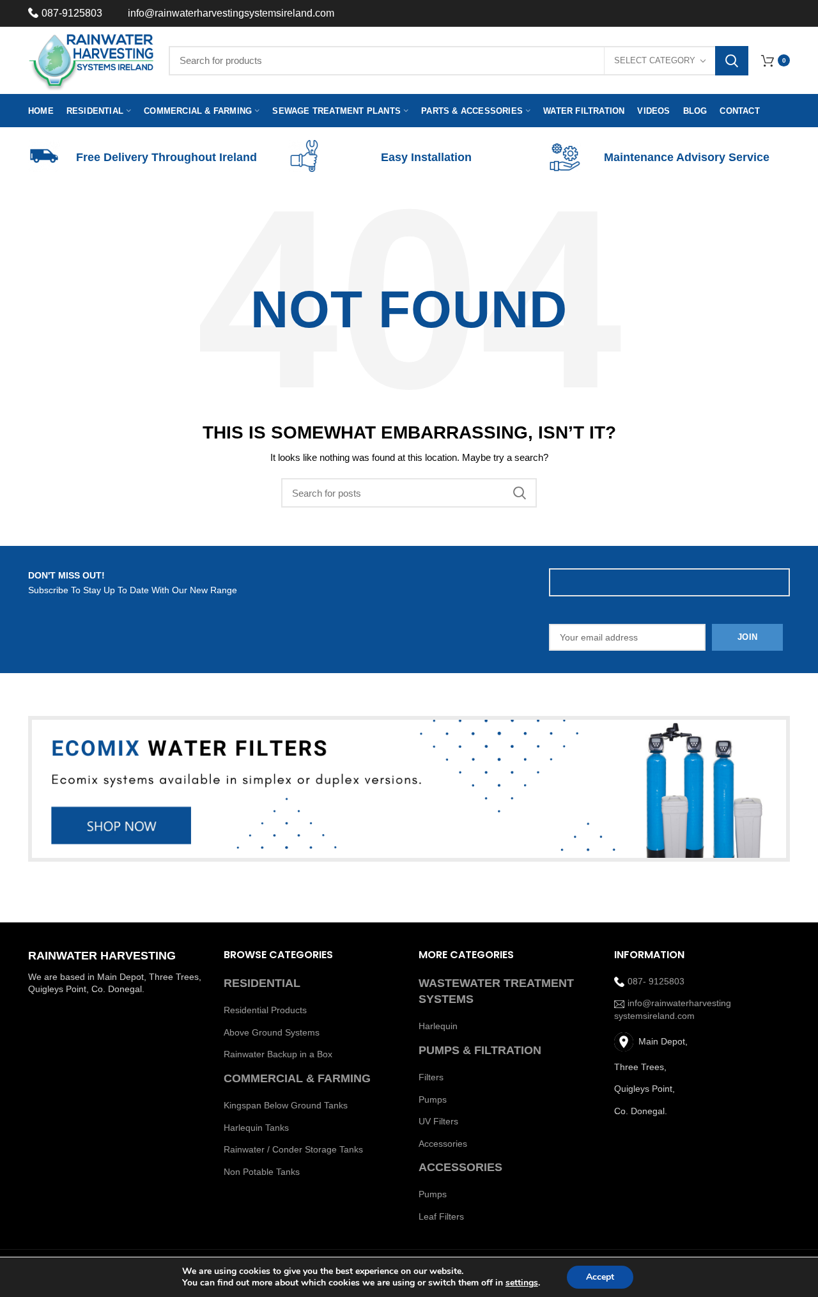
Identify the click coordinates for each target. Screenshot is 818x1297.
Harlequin (438, 1026)
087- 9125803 (656, 981)
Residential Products (265, 1010)
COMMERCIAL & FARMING (297, 1078)
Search (731, 60)
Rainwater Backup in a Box (278, 1054)
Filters (431, 1077)
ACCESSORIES (460, 1167)
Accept (600, 1277)
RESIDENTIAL (262, 983)
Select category (654, 60)
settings (521, 1283)
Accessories (443, 1143)
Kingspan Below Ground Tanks (286, 1105)
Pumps (433, 1099)
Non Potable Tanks (262, 1172)
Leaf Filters (441, 1216)
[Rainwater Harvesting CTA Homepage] (409, 789)
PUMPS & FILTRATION (480, 1050)
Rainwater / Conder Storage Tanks (293, 1149)
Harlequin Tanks (256, 1127)
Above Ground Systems (272, 1032)
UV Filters (438, 1121)
